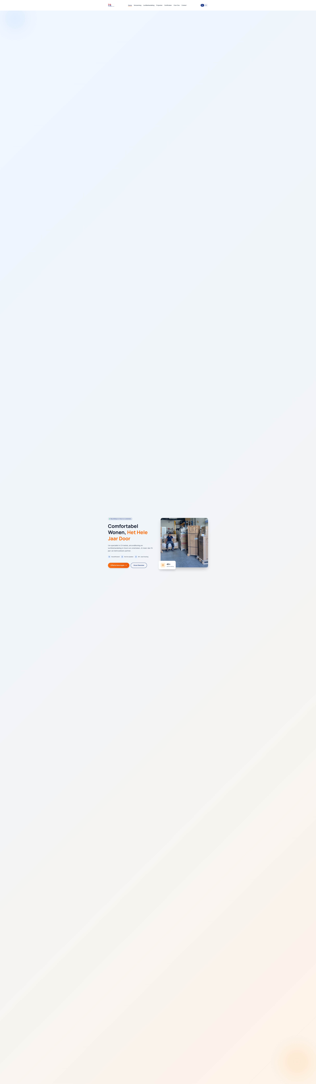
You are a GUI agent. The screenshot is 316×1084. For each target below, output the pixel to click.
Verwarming (137, 5)
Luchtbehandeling (148, 5)
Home (130, 5)
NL (202, 5)
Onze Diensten (138, 565)
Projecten (159, 5)
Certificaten (168, 5)
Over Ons (177, 5)
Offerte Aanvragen (117, 565)
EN (206, 5)
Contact (184, 5)
